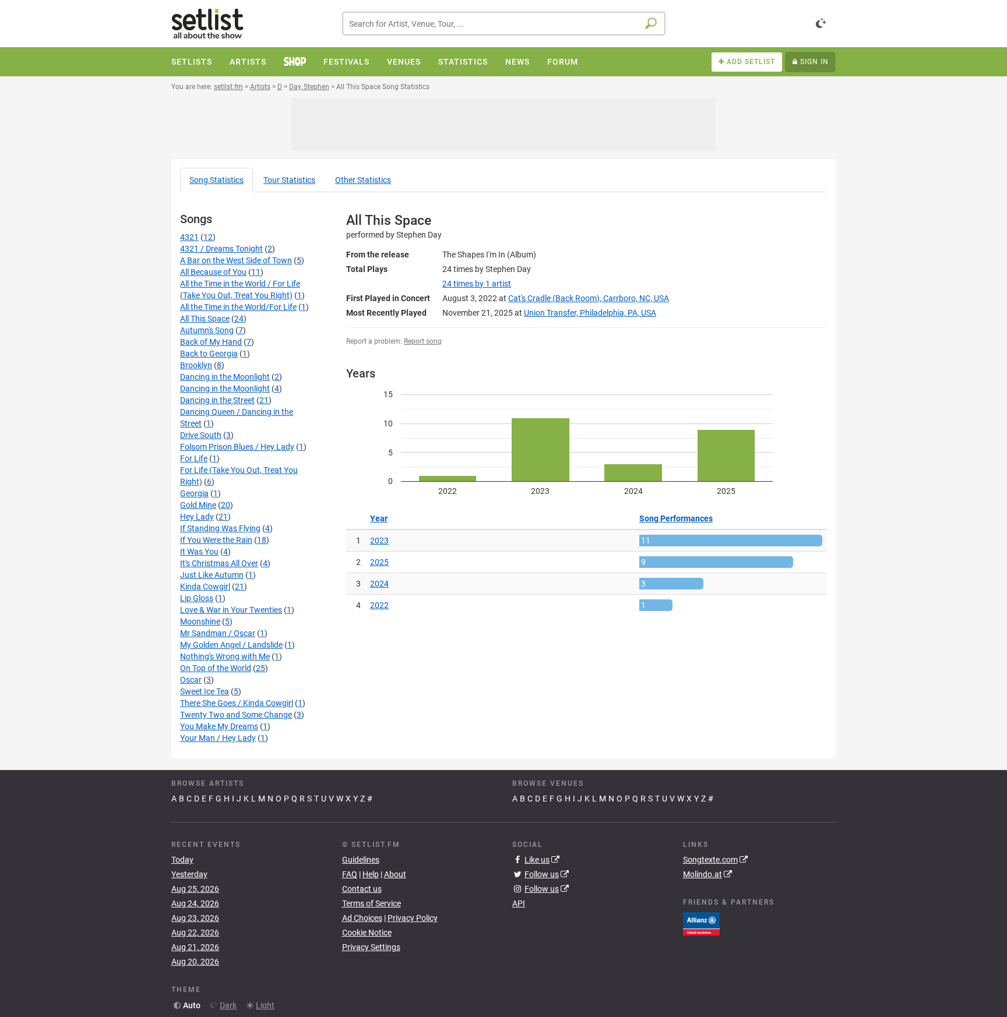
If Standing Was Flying (220, 528)
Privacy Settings (371, 947)
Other (363, 180)
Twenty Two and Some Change (236, 714)
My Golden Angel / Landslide (231, 644)
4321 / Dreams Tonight (221, 248)
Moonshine (200, 621)
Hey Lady (197, 516)
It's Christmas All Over (219, 563)
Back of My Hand (211, 342)
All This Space (205, 318)
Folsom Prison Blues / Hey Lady (237, 446)
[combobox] (504, 24)
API (518, 903)
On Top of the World (215, 668)
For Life (193, 458)
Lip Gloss (196, 598)
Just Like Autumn (212, 575)
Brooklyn (196, 365)
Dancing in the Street (217, 400)
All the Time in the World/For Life (238, 307)
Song (216, 180)
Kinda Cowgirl (205, 586)
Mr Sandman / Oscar (217, 633)
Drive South (200, 435)
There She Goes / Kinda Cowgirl (236, 703)
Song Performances (676, 518)
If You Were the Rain (216, 540)
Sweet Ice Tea (204, 691)
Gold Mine (198, 505)
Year (379, 518)
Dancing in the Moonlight (225, 377)
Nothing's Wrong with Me (225, 656)
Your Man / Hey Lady (218, 738)
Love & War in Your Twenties (231, 610)
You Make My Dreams (219, 726)
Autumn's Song (207, 330)
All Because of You (213, 272)
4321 (189, 237)
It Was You (199, 551)
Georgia (194, 493)
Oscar (191, 679)
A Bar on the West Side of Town (236, 260)
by (476, 283)
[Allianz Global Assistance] (701, 922)
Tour (289, 180)
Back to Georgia (209, 353)
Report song (423, 341)
